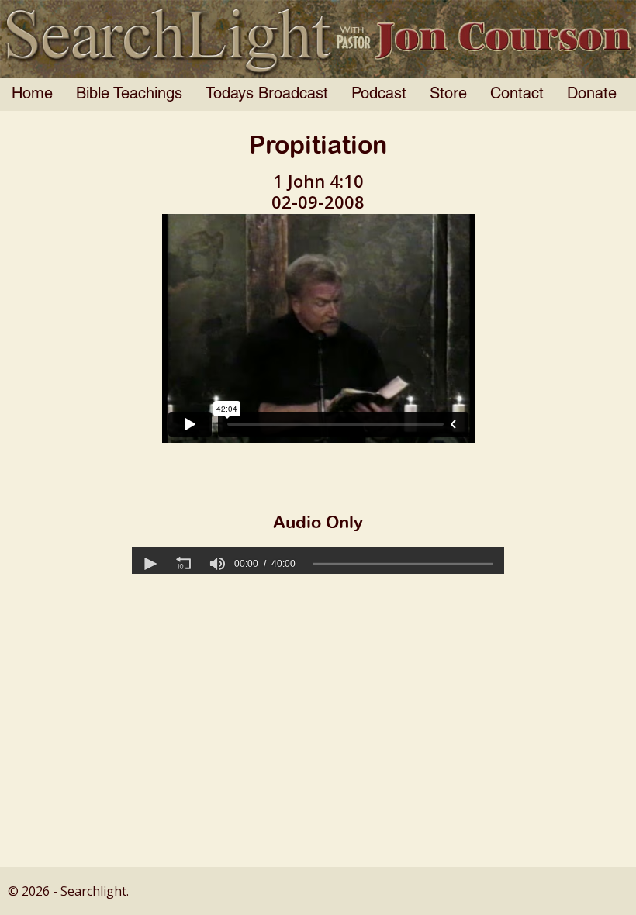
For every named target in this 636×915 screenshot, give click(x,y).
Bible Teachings (129, 95)
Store (448, 95)
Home (32, 95)
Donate (592, 95)
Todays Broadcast (267, 95)
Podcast (378, 95)
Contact (517, 95)
